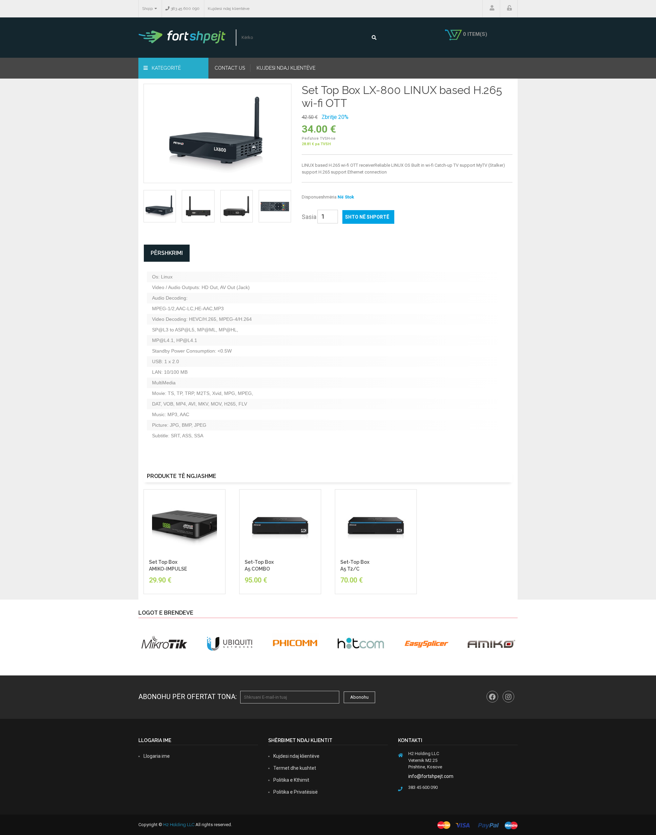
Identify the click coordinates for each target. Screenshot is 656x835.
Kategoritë (165, 68)
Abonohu (359, 697)
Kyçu (508, 8)
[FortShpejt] (182, 36)
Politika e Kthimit (291, 780)
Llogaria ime (491, 8)
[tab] (160, 206)
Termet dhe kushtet (294, 768)
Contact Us (230, 68)
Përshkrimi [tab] (167, 253)
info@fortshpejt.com (430, 776)
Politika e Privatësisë (295, 792)
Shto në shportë (367, 217)
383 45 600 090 (184, 8)
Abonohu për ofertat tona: (187, 697)
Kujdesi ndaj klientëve (228, 8)
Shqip (147, 8)
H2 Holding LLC (178, 824)
